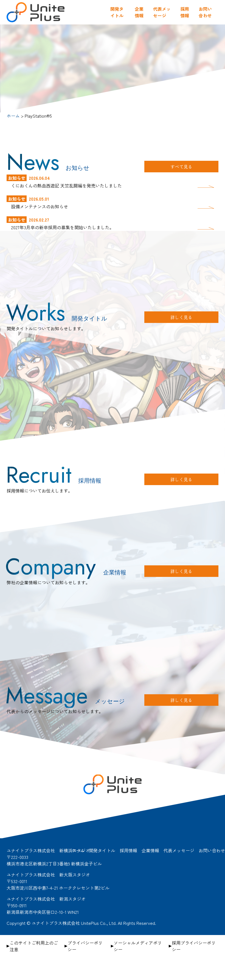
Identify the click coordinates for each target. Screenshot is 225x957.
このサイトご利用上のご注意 (34, 946)
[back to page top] (217, 815)
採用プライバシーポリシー (194, 946)
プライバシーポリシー (85, 946)
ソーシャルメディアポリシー (138, 946)
